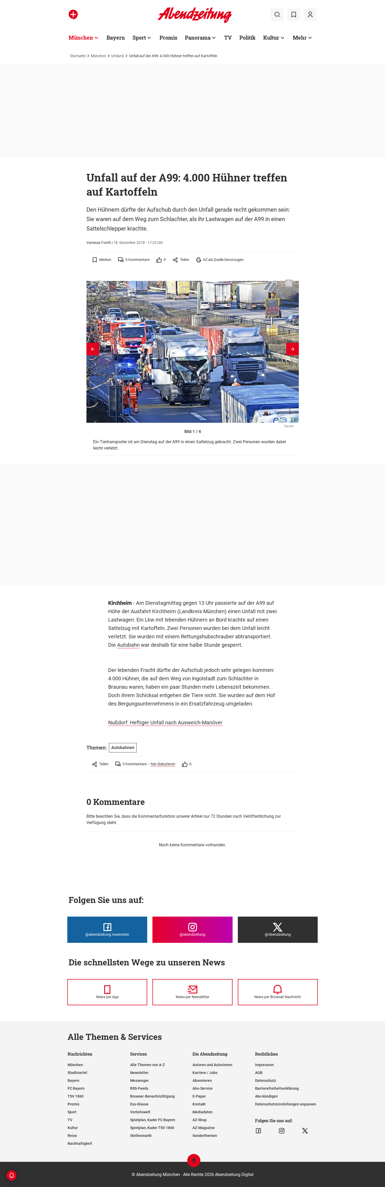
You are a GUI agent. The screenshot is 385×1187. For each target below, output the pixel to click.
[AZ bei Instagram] (281, 1131)
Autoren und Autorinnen (212, 1065)
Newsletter (139, 1073)
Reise (72, 1135)
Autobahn (128, 645)
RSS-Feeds (139, 1088)
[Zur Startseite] (194, 22)
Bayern (116, 37)
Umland (117, 56)
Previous (92, 349)
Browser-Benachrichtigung (152, 1096)
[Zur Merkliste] (293, 14)
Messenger (139, 1080)
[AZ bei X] (305, 1131)
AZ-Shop (199, 1120)
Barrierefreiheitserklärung (277, 1088)
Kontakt (199, 1104)
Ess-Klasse (139, 1104)
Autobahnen (122, 747)
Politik (247, 37)
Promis (168, 37)
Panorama (198, 37)
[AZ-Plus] (73, 15)
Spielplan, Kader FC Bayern (152, 1120)
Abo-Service (202, 1088)
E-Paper (199, 1096)
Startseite (78, 56)
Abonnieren (202, 1080)
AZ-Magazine (203, 1128)
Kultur (271, 37)
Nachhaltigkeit (80, 1143)
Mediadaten (202, 1112)
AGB (258, 1073)
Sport (139, 37)
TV (228, 37)
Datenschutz (265, 1080)
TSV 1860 (76, 1096)
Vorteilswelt (140, 1112)
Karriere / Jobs (204, 1073)
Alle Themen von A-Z (147, 1065)
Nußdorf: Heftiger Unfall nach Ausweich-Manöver (165, 722)
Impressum (264, 1065)
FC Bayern (76, 1088)
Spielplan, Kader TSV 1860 (152, 1128)
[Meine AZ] (310, 14)
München (81, 37)
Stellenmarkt (141, 1135)
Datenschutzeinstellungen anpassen (285, 1104)
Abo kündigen (266, 1096)
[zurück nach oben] (194, 1163)
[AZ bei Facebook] (258, 1131)
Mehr (300, 37)
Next (292, 349)
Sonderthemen (204, 1135)
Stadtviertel (77, 1073)
